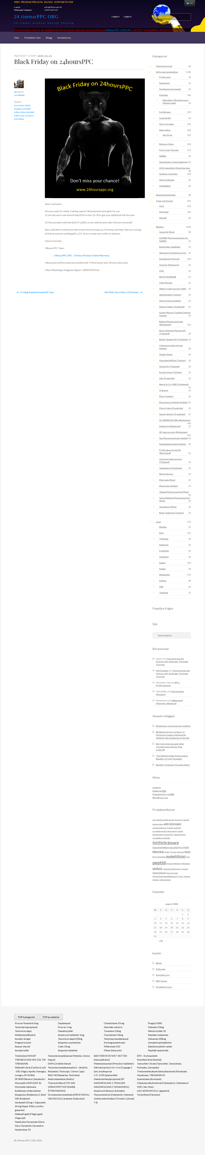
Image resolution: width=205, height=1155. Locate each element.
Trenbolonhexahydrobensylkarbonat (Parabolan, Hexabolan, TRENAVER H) (162, 1073)
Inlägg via (159, 791)
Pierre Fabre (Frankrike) (171, 408)
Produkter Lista (32, 1)
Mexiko (163, 527)
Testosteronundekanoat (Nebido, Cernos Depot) (69, 1057)
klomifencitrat (157, 835)
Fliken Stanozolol (113, 1050)
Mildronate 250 (112, 1046)
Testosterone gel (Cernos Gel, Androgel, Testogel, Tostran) (172, 661)
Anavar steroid (22, 1046)
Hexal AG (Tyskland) (169, 366)
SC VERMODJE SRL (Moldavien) (174, 420)
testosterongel (172, 873)
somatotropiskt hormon (172, 869)
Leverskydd (165, 118)
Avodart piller (22, 1050)
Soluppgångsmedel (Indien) (172, 444)
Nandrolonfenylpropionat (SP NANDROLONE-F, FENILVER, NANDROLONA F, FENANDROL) (111, 1083)
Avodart (170, 828)
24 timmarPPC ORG (36, 16)
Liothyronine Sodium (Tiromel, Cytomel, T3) (114, 1100)
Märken (160, 227)
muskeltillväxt (176, 856)
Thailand (163, 592)
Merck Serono (166, 474)
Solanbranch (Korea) (169, 259)
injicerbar (158, 851)
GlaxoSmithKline (160, 847)
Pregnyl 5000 (155, 1023)
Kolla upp (160, 969)
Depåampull (64, 1023)
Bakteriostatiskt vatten (160, 1046)
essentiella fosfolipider (161, 838)
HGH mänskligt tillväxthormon (174, 168)
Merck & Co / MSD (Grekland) (174, 384)
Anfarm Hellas (157, 824)
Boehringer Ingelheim (169, 247)
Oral (161, 206)
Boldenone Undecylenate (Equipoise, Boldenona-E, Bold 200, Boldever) (30, 1094)
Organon (163, 390)
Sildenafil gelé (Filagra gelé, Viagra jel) (29, 1116)
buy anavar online (22, 105)
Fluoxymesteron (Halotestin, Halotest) (113, 1094)
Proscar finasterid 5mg (26, 1023)
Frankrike (164, 551)
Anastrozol (179, 820)
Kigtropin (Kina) (167, 480)
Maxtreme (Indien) (168, 486)
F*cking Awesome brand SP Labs (37, 292)
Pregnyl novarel (23, 1042)
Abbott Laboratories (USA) (172, 288)
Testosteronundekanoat (116, 1038)
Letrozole (180, 852)
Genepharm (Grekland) (170, 468)
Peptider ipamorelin (158, 1050)
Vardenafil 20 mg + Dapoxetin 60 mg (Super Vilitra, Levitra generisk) (30, 1106)
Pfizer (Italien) (166, 396)
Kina (161, 533)
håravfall (173, 847)
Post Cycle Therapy (169, 150)
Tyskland (163, 538)
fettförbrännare (165, 843)
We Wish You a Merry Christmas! (122, 292)
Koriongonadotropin (114, 1042)
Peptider (163, 95)
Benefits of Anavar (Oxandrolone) (173, 765)
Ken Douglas (162, 670)
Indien (162, 563)
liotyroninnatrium (159, 857)
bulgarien (164, 545)
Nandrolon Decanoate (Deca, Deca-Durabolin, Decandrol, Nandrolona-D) (30, 1125)
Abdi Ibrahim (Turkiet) (170, 294)
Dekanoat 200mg (157, 1038)
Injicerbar (164, 212)
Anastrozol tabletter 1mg (71, 1034)
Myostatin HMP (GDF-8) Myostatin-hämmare (28, 1084)
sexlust (157, 868)
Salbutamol (185, 864)
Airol (154, 820)
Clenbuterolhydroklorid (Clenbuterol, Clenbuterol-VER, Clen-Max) (163, 1084)
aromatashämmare (159, 828)
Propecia (169, 864)
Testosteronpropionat (26, 1027)
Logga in (115, 16)
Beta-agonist (172, 831)
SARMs (162, 156)
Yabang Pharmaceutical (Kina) (174, 492)
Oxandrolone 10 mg (114, 1023)
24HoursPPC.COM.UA (118, 30)
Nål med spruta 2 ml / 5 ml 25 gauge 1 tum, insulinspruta (113, 1069)
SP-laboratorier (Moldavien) (173, 432)
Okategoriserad (164, 66)
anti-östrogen (172, 824)
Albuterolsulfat (162, 820)
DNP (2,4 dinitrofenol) (59, 1063)
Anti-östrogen (166, 124)
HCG (181, 847)
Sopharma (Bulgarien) (170, 426)
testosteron (159, 872)
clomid (180, 831)
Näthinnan (177, 864)
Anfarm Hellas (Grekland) (172, 306)
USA (161, 586)
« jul (161, 940)
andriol (186, 820)
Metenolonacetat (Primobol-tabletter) (114, 1063)
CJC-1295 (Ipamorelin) (105, 1075)
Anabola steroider (168, 174)
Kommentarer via (163, 794)
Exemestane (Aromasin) (149, 1079)
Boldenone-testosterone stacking (173, 726)
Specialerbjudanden (166, 195)
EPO (184, 835)
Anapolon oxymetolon (69, 1042)
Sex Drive (167, 135)
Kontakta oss (63, 1)
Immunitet (164, 83)
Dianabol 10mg (156, 1027)
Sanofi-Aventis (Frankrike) (172, 414)
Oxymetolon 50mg (113, 1034)
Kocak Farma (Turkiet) (170, 372)
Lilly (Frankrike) (167, 378)
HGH (186, 847)
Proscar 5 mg (65, 1027)
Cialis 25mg (64, 1046)
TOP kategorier (26, 1017)
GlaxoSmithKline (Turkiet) (172, 360)
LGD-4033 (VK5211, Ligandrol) (153, 1090)
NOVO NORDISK (167, 277)
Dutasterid (178, 835)
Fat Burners (165, 112)
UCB (161, 271)
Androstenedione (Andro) (61, 1079)
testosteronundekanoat (164, 876)
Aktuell (163, 218)
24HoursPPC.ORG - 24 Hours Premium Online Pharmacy (81, 255)
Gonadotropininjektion (160, 1042)
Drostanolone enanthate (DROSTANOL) (68, 1094)
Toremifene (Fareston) (148, 1094)
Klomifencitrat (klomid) (149, 1059)
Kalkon (162, 580)
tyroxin (180, 876)
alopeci (171, 820)
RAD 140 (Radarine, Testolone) (64, 1075)
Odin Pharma (165, 282)
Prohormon (165, 77)
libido (188, 851)
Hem (17, 1)
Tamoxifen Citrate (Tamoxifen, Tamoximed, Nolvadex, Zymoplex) (159, 1065)
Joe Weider (19, 95)
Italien (162, 569)
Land (158, 522)
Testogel (184, 869)
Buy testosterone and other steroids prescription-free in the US (170, 747)
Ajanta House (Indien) (170, 300)
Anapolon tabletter (68, 1050)
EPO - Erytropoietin (147, 1055)
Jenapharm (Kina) (167, 507)
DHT (171, 835)
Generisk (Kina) (167, 232)
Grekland (164, 557)
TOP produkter (51, 1017)
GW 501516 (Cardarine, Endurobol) (66, 1098)
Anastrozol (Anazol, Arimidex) (109, 1090)
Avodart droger (23, 1038)
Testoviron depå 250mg (70, 1038)
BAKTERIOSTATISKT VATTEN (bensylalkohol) (110, 1057)
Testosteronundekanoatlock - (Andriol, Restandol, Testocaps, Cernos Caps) (68, 1069)
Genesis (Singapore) (169, 265)
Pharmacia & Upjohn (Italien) (173, 402)
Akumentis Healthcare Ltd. (172, 253)
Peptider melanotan (158, 1034)
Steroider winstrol (113, 1027)
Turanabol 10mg (112, 1031)
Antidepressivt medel (170, 89)
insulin (166, 852)
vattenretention (165, 880)
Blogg (48, 1)
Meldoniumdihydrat (25, 1034)
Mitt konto (161, 981)
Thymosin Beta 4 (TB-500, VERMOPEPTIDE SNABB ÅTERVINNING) (61, 1086)
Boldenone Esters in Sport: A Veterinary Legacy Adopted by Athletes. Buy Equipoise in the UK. (173, 735)
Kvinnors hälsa (166, 144)
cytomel (166, 835)
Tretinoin (186, 876)
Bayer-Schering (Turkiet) (171, 513)
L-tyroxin (173, 852)
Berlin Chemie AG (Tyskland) (173, 339)
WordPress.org (160, 797)
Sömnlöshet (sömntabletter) (173, 162)
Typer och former (164, 201)
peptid (159, 862)
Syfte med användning (167, 72)
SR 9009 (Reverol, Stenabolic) (30, 1079)
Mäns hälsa (164, 130)
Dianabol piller (65, 1031)
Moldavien (164, 574)
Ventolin (155, 880)
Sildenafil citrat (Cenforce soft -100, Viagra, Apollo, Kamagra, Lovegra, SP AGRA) (30, 1071)
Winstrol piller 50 (157, 1031)
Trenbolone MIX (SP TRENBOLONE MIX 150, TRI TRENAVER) (30, 1059)
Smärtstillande (166, 180)
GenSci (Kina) (166, 354)
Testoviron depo (23, 1031)
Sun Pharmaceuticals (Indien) (173, 438)
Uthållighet (165, 186)
